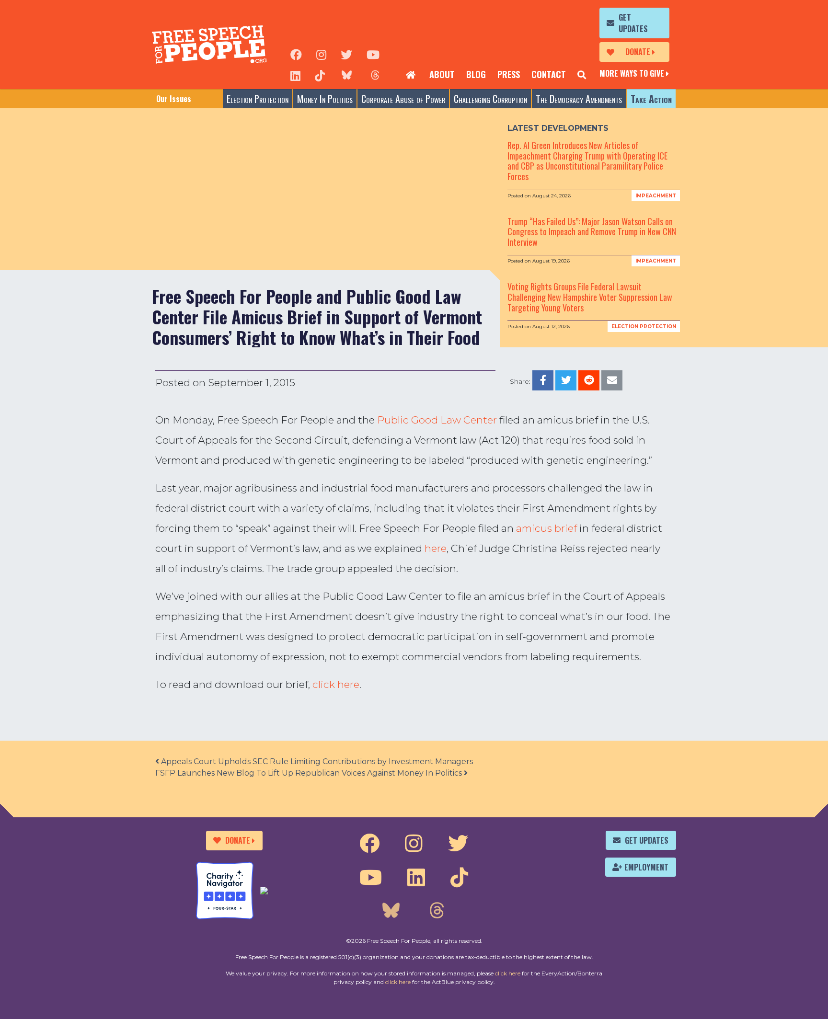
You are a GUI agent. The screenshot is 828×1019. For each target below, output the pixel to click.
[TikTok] (320, 74)
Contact (548, 74)
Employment (646, 867)
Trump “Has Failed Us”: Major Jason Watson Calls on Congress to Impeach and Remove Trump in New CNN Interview (591, 231)
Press (508, 74)
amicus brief (546, 528)
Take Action (651, 99)
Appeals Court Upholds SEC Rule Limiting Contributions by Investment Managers (316, 761)
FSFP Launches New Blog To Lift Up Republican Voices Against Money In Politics (309, 773)
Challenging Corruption (490, 99)
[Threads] (375, 74)
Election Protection (257, 99)
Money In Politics (325, 99)
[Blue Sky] (346, 74)
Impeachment (655, 196)
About (442, 74)
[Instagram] (321, 53)
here (436, 548)
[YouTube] (373, 53)
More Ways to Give (631, 73)
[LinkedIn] (295, 74)
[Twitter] (346, 53)
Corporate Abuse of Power (403, 99)
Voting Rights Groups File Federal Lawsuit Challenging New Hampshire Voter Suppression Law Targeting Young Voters (589, 296)
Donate (637, 51)
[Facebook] (296, 53)
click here (335, 684)
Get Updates (633, 22)
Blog (476, 74)
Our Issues (173, 98)
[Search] (582, 74)
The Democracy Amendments (579, 99)
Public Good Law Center (437, 420)
